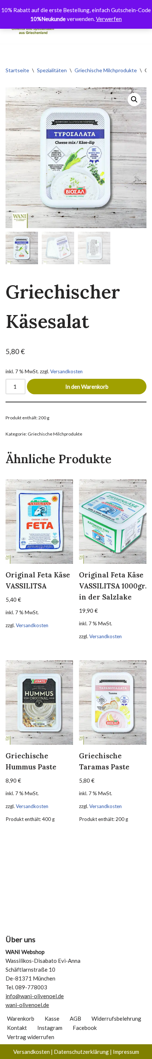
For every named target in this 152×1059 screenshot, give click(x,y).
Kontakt (17, 1027)
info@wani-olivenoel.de (35, 996)
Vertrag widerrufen (30, 1037)
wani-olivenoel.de (27, 1005)
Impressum (126, 1051)
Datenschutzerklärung (81, 1051)
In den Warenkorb (86, 386)
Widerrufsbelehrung (116, 1018)
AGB (75, 1018)
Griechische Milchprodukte (106, 70)
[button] (134, 99)
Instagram (49, 1027)
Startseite (17, 70)
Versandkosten (66, 371)
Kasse (52, 1018)
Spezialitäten (52, 70)
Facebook (85, 1027)
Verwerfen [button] (109, 18)
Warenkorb (20, 1018)
